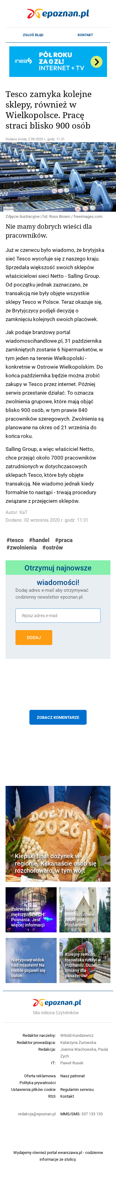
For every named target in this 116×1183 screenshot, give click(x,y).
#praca (64, 540)
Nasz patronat (72, 1075)
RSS (52, 1096)
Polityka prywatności (37, 1082)
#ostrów (52, 547)
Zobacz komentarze (58, 717)
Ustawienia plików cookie (33, 1089)
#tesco (15, 540)
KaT (23, 512)
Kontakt (85, 35)
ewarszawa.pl (70, 1152)
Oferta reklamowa (40, 1075)
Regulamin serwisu (77, 1089)
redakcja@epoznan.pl (37, 1113)
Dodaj (34, 637)
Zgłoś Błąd (33, 35)
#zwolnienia (21, 547)
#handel (39, 540)
